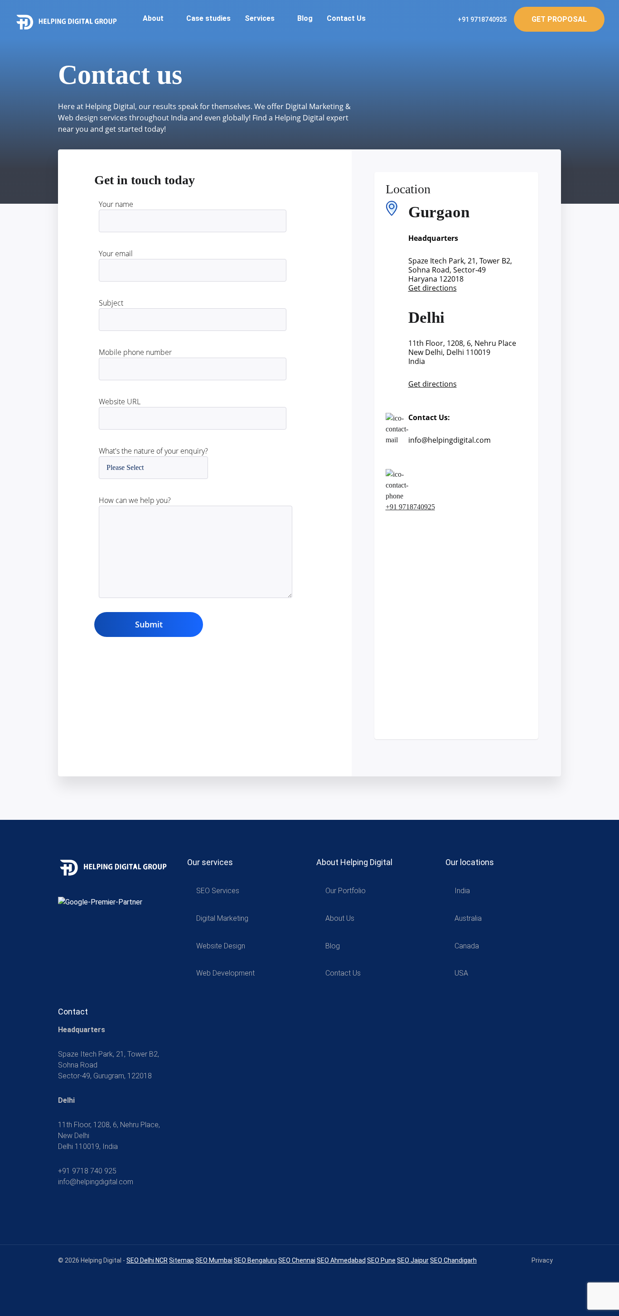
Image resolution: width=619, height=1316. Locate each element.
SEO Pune (381, 1260)
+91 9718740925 (481, 19)
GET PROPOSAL (559, 19)
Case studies (208, 18)
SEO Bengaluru (255, 1260)
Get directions (432, 288)
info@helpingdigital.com (449, 440)
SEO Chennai (296, 1260)
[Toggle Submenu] (287, 891)
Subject (111, 303)
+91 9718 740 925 (87, 1171)
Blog (305, 18)
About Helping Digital (354, 862)
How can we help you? (135, 500)
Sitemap (181, 1260)
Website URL (119, 402)
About (154, 18)
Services (260, 18)
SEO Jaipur (413, 1260)
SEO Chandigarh (453, 1260)
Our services (210, 862)
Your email (116, 253)
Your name (116, 204)
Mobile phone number (135, 352)
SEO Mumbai (213, 1260)
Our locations (469, 862)
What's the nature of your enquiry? (153, 451)
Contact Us (346, 18)
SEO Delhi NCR (147, 1260)
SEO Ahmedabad (341, 1260)
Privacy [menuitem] (542, 1260)
